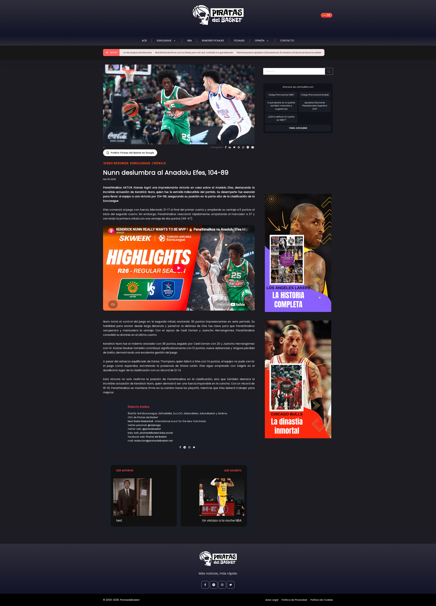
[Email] (252, 147)
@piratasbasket (151, 429)
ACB (144, 40)
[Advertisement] (291, 160)
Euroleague (164, 40)
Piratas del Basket (156, 436)
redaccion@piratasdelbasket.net (153, 440)
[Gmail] (239, 147)
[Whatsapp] (243, 147)
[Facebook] (225, 147)
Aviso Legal (271, 600)
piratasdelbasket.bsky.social (156, 433)
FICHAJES (239, 40)
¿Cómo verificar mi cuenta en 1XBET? (281, 118)
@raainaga (154, 425)
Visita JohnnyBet (298, 128)
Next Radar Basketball (140, 421)
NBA (189, 40)
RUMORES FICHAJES (213, 40)
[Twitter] (234, 147)
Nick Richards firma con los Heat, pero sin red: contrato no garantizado (152, 52)
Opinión (260, 40)
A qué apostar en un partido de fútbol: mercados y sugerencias (281, 105)
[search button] (329, 71)
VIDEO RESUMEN (116, 163)
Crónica (159, 163)
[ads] (298, 253)
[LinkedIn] (230, 147)
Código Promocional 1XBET (281, 94)
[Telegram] (248, 147)
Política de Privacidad (294, 600)
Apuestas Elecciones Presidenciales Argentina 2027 (314, 105)
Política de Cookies (321, 600)
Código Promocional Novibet (315, 94)
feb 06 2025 (109, 179)
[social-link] (205, 585)
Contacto (287, 40)
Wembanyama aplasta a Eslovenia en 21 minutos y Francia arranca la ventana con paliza (244, 52)
